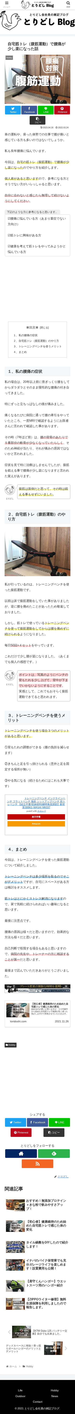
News (54, 1396)
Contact (37, 1401)
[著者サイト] (21, 1153)
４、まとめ (20, 351)
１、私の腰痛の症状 (25, 335)
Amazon (36, 823)
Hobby (11, 1045)
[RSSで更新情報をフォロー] (37, 1163)
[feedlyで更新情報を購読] (54, 1153)
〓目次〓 (32, 327)
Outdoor (20, 1396)
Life (20, 1390)
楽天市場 (36, 817)
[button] (67, 744)
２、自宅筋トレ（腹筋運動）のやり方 (36, 340)
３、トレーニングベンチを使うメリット (37, 346)
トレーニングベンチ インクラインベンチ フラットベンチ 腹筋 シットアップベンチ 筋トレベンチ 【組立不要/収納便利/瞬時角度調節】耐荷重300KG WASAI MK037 (36, 803)
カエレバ (41, 811)
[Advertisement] (37, 289)
